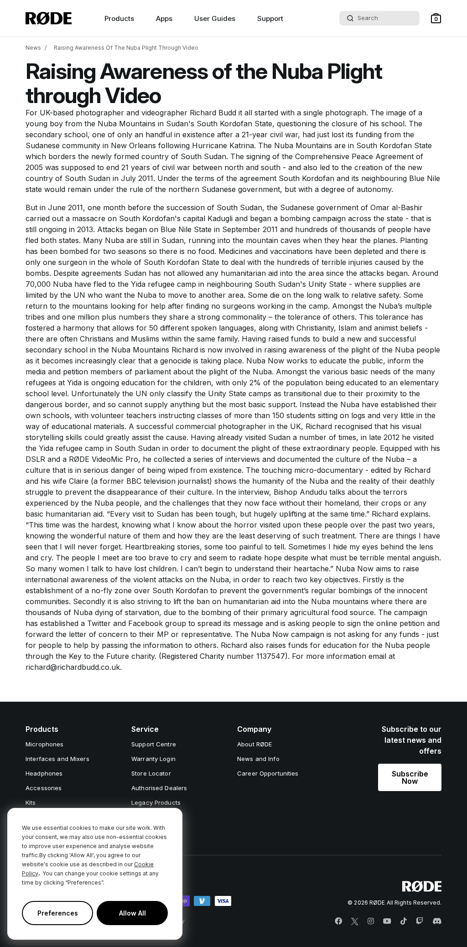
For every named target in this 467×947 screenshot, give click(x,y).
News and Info (258, 758)
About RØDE (254, 744)
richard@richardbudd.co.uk (73, 667)
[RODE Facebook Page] (338, 921)
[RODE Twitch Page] (419, 921)
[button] (436, 18)
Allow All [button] (132, 913)
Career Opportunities (268, 773)
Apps (164, 18)
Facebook (145, 623)
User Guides (214, 18)
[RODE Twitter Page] (354, 921)
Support (270, 18)
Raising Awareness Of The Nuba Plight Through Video (126, 47)
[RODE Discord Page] (436, 921)
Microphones (44, 744)
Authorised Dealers (159, 788)
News (33, 47)
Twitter (99, 623)
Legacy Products (156, 802)
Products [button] (119, 18)
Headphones (44, 773)
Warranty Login (153, 758)
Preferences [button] (57, 913)
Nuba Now (355, 568)
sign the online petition (386, 623)
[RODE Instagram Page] (371, 921)
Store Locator (151, 773)
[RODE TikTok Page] (403, 921)
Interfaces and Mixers (57, 758)
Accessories (44, 788)
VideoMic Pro (115, 459)
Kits (31, 802)
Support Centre (153, 744)
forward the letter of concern (77, 634)
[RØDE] (49, 18)
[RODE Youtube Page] (387, 921)
